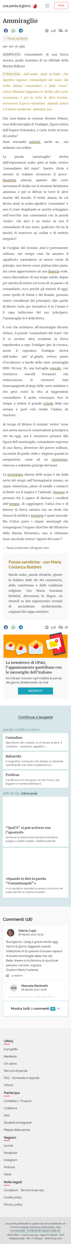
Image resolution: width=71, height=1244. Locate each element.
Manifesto (10, 1056)
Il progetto (11, 1049)
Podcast (9, 1167)
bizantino (9, 180)
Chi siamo (10, 1063)
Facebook (10, 1153)
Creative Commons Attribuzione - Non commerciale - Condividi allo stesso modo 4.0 (35, 1229)
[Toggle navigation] (47, 5)
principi (34, 142)
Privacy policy (13, 1204)
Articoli (8, 1085)
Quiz (7, 1115)
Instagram (10, 1160)
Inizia (61, 5)
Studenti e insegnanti (17, 1122)
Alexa (7, 1174)
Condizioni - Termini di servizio (24, 1190)
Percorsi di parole (15, 1071)
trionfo (48, 403)
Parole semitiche (17, 38)
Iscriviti (8, 1145)
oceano (14, 504)
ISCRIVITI (35, 691)
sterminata (15, 474)
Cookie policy (13, 1197)
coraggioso (59, 459)
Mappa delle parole (17, 1130)
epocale (55, 368)
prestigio (37, 515)
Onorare (59, 492)
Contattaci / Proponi (17, 1101)
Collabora (10, 1108)
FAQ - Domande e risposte (21, 1078)
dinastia (53, 271)
